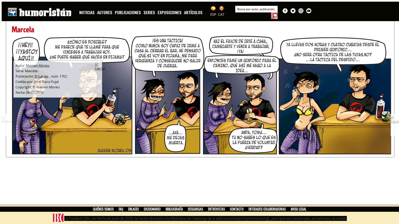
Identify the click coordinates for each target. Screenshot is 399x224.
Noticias (87, 12)
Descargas (195, 209)
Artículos (193, 12)
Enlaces (133, 209)
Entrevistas (216, 209)
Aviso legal (298, 209)
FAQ (121, 209)
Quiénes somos (103, 209)
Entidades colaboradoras (267, 209)
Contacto (237, 209)
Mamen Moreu (37, 65)
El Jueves (41, 76)
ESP (213, 14)
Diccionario (152, 209)
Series (149, 12)
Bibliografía (174, 209)
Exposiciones (170, 12)
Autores (104, 12)
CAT (221, 14)
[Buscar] (274, 15)
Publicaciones (128, 12)
